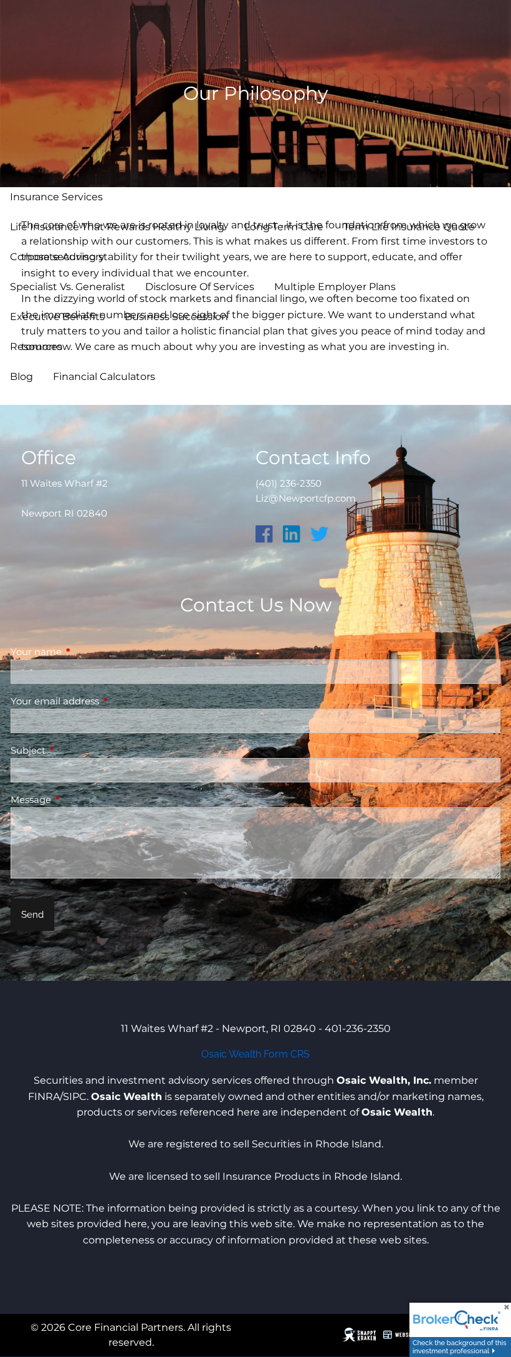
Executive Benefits (57, 317)
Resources (36, 347)
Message (79, 799)
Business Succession (176, 317)
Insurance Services (56, 197)
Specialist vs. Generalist (67, 287)
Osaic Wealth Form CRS (255, 1054)
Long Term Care (283, 227)
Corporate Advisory (57, 257)
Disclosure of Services (199, 287)
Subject (77, 750)
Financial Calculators (104, 376)
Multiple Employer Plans (335, 287)
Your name (85, 652)
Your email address (103, 701)
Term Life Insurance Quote (409, 227)
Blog (21, 376)
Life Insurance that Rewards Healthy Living (117, 227)
